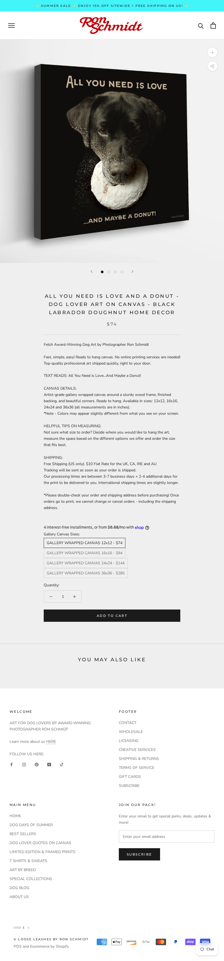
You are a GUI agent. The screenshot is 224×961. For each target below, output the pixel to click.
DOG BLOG (19, 887)
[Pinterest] (37, 764)
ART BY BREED (23, 869)
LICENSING (128, 740)
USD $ (19, 927)
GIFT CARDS (130, 776)
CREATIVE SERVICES (137, 749)
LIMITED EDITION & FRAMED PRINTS (42, 851)
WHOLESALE (131, 731)
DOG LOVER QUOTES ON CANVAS (40, 842)
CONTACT (127, 722)
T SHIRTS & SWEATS (28, 860)
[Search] (201, 25)
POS (18, 946)
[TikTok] (62, 764)
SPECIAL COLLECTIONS (31, 878)
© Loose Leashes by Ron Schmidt (51, 939)
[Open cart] (213, 25)
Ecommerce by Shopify (49, 946)
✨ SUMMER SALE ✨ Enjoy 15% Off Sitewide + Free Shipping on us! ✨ (112, 6)
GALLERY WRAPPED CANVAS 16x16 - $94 (84, 553)
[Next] (132, 271)
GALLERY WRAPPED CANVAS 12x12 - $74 (84, 542)
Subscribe (139, 854)
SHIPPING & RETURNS (139, 758)
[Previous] (91, 271)
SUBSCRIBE (129, 785)
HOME (15, 815)
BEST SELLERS (23, 833)
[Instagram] (24, 764)
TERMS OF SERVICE (136, 767)
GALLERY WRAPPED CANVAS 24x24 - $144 (86, 563)
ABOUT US (19, 896)
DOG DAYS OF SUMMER (31, 824)
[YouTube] (49, 764)
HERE (51, 741)
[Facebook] (11, 764)
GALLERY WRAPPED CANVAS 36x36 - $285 (86, 573)
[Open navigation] (11, 25)
